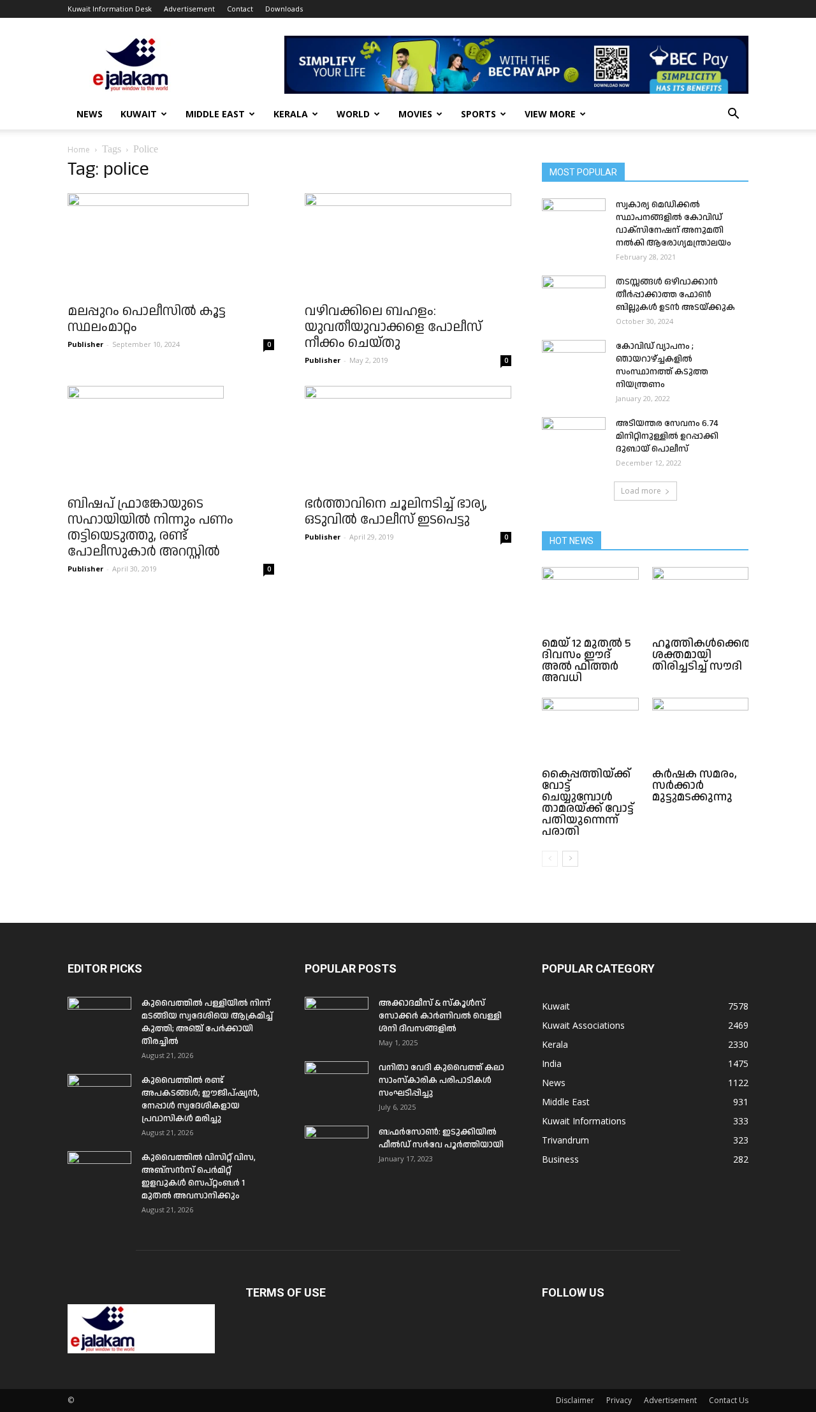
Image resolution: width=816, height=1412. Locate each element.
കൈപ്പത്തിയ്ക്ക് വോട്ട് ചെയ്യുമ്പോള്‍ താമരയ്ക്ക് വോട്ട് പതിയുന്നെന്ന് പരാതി (588, 802)
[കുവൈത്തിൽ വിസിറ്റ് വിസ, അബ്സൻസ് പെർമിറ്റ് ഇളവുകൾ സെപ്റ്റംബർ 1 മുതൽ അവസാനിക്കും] (99, 1173)
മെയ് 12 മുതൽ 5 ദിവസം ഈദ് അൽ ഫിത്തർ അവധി (586, 660)
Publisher (85, 344)
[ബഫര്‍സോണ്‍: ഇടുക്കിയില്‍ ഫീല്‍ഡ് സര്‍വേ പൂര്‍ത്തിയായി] (336, 1148)
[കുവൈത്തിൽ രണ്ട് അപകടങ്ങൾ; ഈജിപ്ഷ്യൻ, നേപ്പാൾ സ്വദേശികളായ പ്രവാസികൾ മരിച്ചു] (99, 1096)
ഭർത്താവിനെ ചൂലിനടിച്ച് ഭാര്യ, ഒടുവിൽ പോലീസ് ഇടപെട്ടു (396, 511)
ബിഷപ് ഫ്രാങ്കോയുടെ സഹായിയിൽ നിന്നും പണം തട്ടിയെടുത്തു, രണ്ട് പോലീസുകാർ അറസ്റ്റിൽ (150, 527)
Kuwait (138, 114)
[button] (733, 115)
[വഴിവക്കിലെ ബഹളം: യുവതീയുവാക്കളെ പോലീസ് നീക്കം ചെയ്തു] (408, 244)
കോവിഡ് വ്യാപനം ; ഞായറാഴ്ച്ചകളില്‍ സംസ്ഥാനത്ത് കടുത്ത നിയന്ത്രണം (662, 365)
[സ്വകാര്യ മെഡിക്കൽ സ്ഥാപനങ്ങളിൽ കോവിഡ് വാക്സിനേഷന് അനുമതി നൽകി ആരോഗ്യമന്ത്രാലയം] (574, 220)
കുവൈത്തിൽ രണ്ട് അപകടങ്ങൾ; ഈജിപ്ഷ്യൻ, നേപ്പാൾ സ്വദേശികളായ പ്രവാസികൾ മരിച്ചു (200, 1099)
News (89, 114)
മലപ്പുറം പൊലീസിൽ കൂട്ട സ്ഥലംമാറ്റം (147, 319)
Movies (415, 114)
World (353, 114)
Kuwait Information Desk (110, 8)
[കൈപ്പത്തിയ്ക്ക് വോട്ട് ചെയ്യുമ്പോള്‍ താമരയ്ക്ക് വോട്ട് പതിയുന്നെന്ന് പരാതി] (590, 731)
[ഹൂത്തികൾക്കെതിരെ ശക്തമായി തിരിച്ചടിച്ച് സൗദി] (700, 600)
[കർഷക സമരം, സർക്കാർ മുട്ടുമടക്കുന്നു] (700, 731)
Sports (478, 114)
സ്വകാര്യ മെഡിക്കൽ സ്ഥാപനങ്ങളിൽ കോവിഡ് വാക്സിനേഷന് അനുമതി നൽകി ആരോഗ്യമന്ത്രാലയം (673, 223)
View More (550, 114)
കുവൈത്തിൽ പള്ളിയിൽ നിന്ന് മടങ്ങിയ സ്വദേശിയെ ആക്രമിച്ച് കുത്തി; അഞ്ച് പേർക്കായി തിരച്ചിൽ (207, 1022)
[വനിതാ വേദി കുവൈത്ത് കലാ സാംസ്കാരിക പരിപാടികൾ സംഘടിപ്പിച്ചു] (336, 1083)
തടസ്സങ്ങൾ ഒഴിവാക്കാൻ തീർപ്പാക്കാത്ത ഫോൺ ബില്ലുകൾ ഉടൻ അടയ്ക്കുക (675, 295)
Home (79, 149)
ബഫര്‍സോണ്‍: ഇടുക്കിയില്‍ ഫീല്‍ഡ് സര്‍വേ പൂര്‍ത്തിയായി (441, 1138)
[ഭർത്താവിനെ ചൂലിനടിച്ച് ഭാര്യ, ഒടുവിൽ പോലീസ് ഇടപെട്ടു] (408, 437)
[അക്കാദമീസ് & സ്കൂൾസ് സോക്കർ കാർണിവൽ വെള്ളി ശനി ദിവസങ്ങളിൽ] (336, 1019)
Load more (641, 490)
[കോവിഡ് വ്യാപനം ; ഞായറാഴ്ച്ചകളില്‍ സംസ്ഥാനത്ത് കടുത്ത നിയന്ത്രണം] (574, 362)
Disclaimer (575, 1400)
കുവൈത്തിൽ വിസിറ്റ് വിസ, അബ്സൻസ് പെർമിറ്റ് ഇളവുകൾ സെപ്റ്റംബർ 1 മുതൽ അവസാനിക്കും (199, 1176)
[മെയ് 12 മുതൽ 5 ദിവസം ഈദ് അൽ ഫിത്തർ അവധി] (590, 600)
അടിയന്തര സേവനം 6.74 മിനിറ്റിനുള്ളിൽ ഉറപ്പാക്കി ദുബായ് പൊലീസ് (667, 436)
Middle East (215, 114)
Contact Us (728, 1400)
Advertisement (189, 8)
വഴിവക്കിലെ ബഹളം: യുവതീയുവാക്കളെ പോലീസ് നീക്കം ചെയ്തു (393, 327)
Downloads (284, 8)
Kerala (290, 114)
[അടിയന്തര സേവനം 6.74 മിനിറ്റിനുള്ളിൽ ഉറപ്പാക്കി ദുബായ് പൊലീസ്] (574, 439)
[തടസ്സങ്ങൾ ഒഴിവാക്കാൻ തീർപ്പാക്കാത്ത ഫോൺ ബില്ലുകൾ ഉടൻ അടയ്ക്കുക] (574, 298)
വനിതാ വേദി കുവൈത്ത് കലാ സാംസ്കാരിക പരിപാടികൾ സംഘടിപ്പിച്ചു (441, 1080)
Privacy (619, 1400)
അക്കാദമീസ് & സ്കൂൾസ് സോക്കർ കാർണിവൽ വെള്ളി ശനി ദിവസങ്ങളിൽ (440, 1016)
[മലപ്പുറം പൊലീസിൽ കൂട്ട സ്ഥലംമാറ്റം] (171, 244)
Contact (240, 8)
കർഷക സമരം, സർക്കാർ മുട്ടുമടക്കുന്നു (694, 785)
